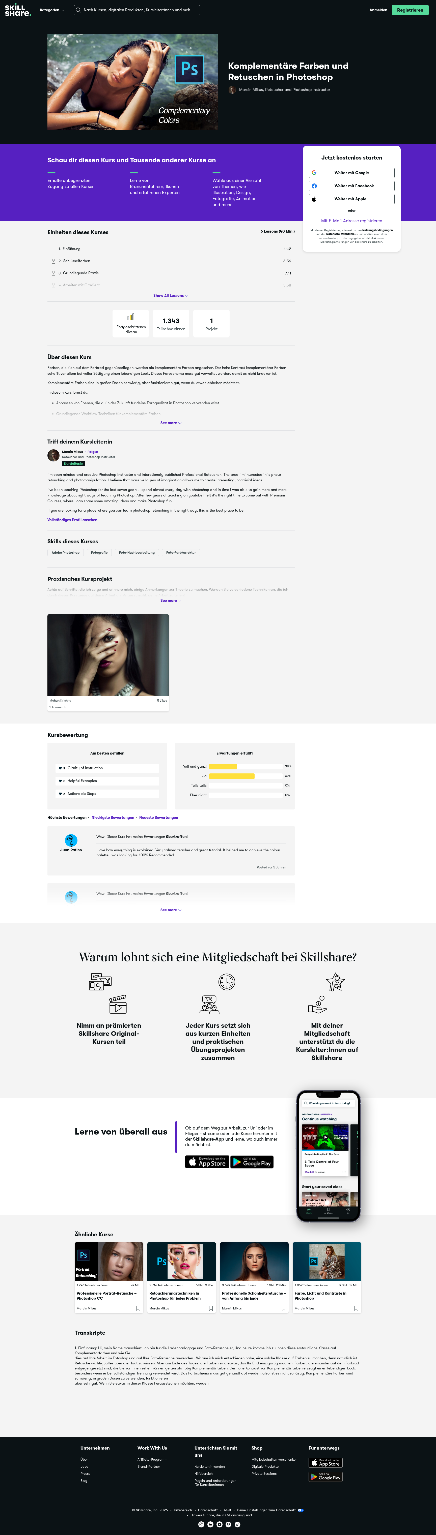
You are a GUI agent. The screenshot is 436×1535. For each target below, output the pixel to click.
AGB (227, 1510)
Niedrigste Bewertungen (112, 817)
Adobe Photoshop (65, 552)
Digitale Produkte (265, 1466)
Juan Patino (71, 850)
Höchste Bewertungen (67, 817)
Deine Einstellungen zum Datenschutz (266, 1510)
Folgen (93, 451)
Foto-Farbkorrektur (181, 552)
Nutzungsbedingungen (377, 230)
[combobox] (137, 10)
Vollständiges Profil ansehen (72, 520)
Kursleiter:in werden (210, 1466)
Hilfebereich (204, 1474)
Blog (83, 1481)
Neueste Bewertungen (158, 817)
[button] (63, 9)
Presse (85, 1474)
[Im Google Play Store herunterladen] (253, 1162)
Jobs (84, 1466)
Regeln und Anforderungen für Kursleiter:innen (215, 1483)
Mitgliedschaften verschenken (274, 1459)
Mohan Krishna (60, 700)
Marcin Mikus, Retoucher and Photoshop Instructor (284, 89)
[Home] (18, 10)
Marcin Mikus (80, 452)
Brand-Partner (149, 1466)
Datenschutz (208, 1510)
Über (84, 1459)
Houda (71, 907)
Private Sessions (264, 1474)
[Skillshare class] (109, 1261)
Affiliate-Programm (153, 1459)
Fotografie (99, 552)
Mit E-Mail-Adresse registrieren (351, 220)
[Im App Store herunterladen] (205, 1162)
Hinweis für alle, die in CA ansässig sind (221, 1515)
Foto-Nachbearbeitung (137, 552)
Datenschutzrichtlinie (340, 234)
